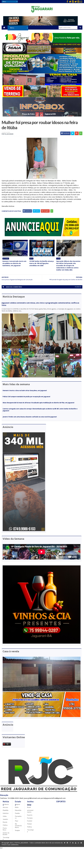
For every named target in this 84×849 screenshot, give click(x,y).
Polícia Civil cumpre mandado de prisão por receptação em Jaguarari (26, 397)
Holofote (6, 813)
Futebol (29, 821)
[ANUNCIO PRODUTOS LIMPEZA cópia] (41, 73)
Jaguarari (6, 258)
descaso (5, 807)
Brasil (29, 807)
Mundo (5, 822)
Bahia (31, 258)
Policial (29, 824)
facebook (78, 287)
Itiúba (58, 258)
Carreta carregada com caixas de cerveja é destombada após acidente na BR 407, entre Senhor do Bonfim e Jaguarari (40, 410)
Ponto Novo (5, 829)
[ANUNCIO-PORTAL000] (42, 236)
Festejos (30, 818)
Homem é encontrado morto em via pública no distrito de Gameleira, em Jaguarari (14, 263)
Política (5, 825)
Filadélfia (5, 810)
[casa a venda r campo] (41, 85)
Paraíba (17, 813)
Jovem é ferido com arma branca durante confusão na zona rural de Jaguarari (30, 417)
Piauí (16, 821)
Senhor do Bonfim (6, 833)
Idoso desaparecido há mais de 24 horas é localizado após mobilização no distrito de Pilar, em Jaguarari (38, 403)
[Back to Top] (81, 843)
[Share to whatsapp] (80, 133)
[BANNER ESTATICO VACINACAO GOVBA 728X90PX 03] (40, 25)
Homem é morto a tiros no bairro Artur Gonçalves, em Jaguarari (25, 390)
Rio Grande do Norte (18, 825)
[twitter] (70, 1)
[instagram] (73, 1)
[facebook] (67, 1)
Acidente (6, 804)
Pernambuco (18, 817)
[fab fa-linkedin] (73, 843)
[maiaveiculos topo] (41, 53)
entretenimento (30, 811)
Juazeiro (5, 819)
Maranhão (18, 810)
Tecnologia (6, 838)
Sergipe (17, 830)
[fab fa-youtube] (76, 843)
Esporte (29, 815)
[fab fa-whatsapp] (81, 1)
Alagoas (17, 804)
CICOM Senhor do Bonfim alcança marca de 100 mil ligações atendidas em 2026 (41, 263)
